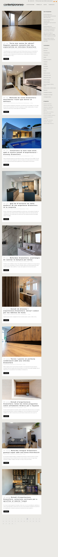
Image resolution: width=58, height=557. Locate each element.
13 (3, 521)
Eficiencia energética (47, 59)
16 (12, 521)
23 (33, 521)
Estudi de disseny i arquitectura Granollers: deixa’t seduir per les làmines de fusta (21, 310)
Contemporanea (19, 48)
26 (3, 523)
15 (9, 521)
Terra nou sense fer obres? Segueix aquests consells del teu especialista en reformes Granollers (19, 45)
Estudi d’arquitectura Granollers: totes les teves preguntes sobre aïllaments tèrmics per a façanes (21, 403)
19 (21, 521)
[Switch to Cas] (54, 1)
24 (36, 521)
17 (15, 521)
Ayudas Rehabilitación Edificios (48, 109)
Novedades (46, 66)
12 (39, 518)
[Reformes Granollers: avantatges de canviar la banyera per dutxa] (21, 240)
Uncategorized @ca (47, 96)
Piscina (45, 70)
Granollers (45, 61)
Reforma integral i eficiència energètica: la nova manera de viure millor (49, 40)
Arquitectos (46, 107)
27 (6, 523)
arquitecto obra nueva (48, 105)
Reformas (24, 48)
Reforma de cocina (14, 103)
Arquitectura (13, 48)
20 (24, 521)
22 (30, 521)
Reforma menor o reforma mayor (50, 87)
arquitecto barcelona (47, 103)
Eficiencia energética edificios (49, 115)
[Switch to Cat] (56, 1)
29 (12, 523)
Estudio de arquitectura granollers (48, 118)
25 (39, 521)
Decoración (46, 55)
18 (18, 521)
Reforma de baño (19, 261)
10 (33, 518)
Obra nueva (46, 68)
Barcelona (45, 50)
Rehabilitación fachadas (48, 94)
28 (9, 523)
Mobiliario (45, 64)
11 (36, 518)
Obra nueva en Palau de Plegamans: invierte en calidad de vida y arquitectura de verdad (49, 34)
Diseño (17, 155)
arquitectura (50, 107)
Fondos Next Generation (48, 120)
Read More (6, 164)
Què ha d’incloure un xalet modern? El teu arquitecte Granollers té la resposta (20, 205)
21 (27, 521)
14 (6, 521)
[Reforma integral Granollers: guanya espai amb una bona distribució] (21, 435)
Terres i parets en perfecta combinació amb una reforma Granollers (19, 360)
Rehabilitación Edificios (48, 92)
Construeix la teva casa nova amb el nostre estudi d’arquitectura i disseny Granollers (20, 152)
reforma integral (47, 123)
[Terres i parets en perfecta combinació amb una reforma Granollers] (21, 341)
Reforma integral (47, 79)
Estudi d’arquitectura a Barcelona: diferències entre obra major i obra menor (50, 16)
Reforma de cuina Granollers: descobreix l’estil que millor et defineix (20, 99)
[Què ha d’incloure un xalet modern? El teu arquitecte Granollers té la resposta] (21, 186)
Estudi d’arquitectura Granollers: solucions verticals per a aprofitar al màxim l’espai (20, 499)
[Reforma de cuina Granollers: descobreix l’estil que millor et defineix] (21, 80)
